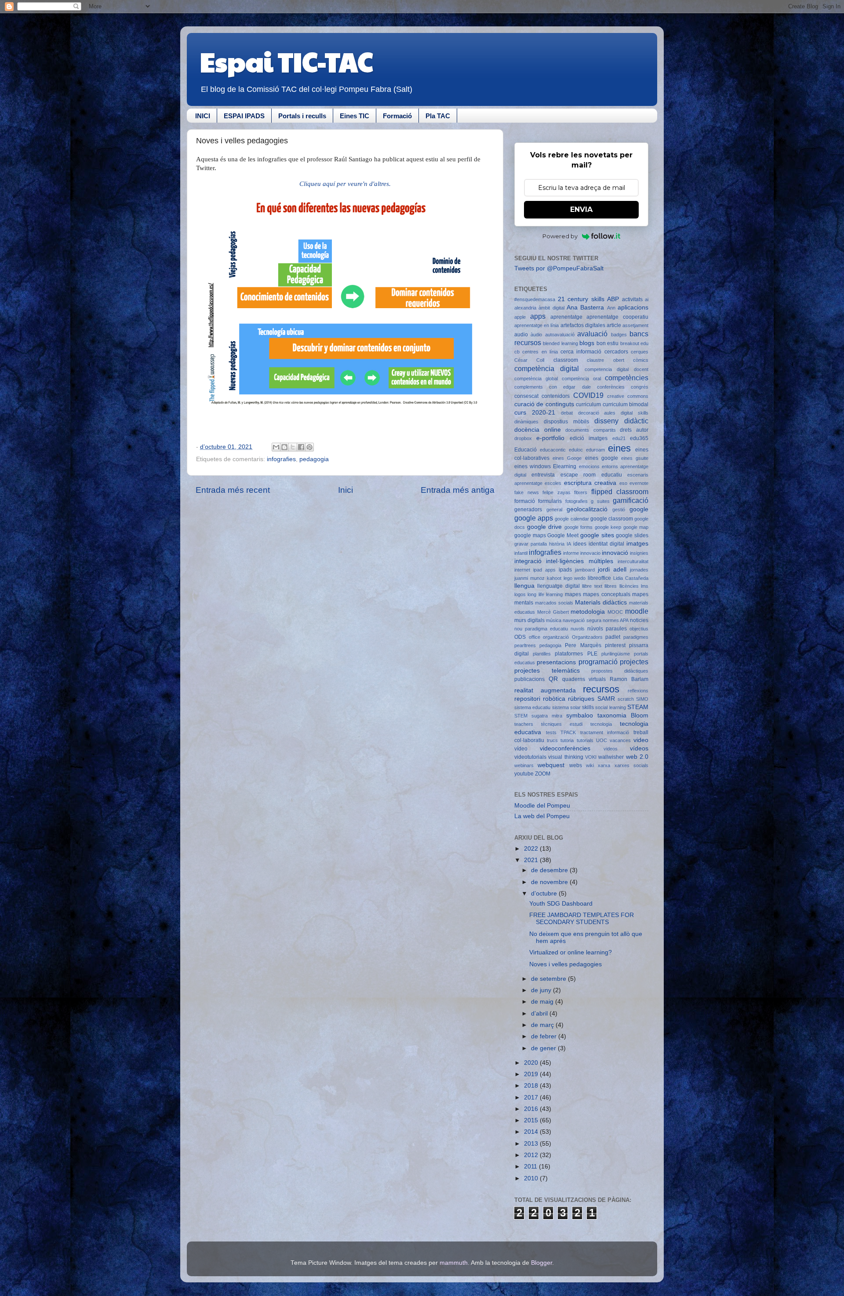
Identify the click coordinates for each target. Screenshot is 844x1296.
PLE (592, 654)
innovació (615, 553)
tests (551, 732)
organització (556, 637)
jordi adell (612, 569)
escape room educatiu (591, 475)
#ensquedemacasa (534, 299)
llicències (629, 586)
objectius (638, 628)
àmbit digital (551, 307)
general (554, 509)
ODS (520, 637)
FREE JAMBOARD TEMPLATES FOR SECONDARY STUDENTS (581, 918)
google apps (533, 518)
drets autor (634, 430)
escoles (553, 483)
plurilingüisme (615, 653)
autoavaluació (560, 334)
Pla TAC (438, 116)
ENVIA (581, 209)
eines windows (532, 466)
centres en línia (540, 351)
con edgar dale (569, 387)
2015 (532, 1120)
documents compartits (590, 430)
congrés (639, 387)
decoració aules (597, 412)
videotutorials (530, 757)
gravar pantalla (530, 543)
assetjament (635, 325)
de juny (542, 990)
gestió (618, 509)
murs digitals (529, 620)
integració (528, 561)
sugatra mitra (546, 715)
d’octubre (545, 893)
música (553, 620)
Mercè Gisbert (553, 612)
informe (571, 553)
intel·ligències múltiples (579, 561)
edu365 (639, 438)
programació (598, 662)
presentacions (556, 662)
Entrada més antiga (458, 490)
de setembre (549, 979)
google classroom (611, 519)
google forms (578, 527)
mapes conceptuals (606, 594)
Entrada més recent (233, 490)
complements (528, 387)
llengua (524, 585)
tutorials (585, 740)
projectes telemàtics (547, 670)
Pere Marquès (583, 645)
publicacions (529, 679)
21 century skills (581, 299)
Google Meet (562, 535)
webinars (524, 765)
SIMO (642, 699)
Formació (397, 116)
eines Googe (567, 458)
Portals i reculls (302, 116)
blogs (586, 343)
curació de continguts (544, 404)
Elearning (564, 466)
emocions (589, 466)
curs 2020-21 (534, 412)
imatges (637, 543)
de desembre (550, 870)
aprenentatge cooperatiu (617, 317)
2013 (532, 1143)
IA (569, 543)
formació (524, 501)
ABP (613, 299)
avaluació (592, 334)
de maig (543, 1001)
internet (522, 569)
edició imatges (589, 438)
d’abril (540, 1013)
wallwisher (611, 757)
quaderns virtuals (584, 679)
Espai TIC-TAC (286, 61)
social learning (610, 707)
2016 (532, 1109)
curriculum (588, 404)
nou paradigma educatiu (541, 628)
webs (575, 765)
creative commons (627, 396)
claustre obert (605, 360)
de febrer (544, 1036)
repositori (527, 698)
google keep (608, 527)
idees (579, 544)
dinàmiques (526, 421)
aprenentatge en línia (536, 325)
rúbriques (581, 698)
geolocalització (587, 509)
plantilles (542, 653)
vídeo (521, 749)
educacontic (553, 449)
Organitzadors (587, 637)
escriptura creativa (590, 483)
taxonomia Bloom (622, 715)
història (556, 543)
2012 (532, 1155)
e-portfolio (550, 438)
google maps (530, 535)
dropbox (523, 438)
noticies (639, 620)
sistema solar (566, 707)
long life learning (545, 594)
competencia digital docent (617, 369)
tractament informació (604, 732)
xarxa (604, 765)
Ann (611, 307)
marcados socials (554, 602)
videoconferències (565, 748)
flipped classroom (620, 491)
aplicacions (633, 307)
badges (619, 334)
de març (543, 1025)
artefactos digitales (582, 325)
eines (619, 448)
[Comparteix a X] (292, 447)
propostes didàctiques (619, 670)
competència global (536, 378)
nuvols (578, 628)
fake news (526, 492)
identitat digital (606, 544)
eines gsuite (634, 458)
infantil (521, 553)
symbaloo (579, 715)
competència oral (581, 378)
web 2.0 (637, 757)
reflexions (638, 690)
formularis (550, 501)
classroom (565, 360)
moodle (636, 611)
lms (644, 586)
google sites (597, 535)
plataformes (569, 654)
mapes (573, 594)
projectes (634, 662)
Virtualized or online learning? (570, 952)
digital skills (634, 412)
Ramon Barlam (629, 679)
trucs (552, 740)
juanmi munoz (529, 578)
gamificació (630, 500)
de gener (544, 1048)
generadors (528, 509)
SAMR (606, 698)
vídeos (639, 748)
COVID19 (588, 395)
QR (553, 679)
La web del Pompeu (542, 816)
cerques (639, 351)
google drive (544, 527)
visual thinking (565, 757)
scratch (626, 699)
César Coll (529, 360)
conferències (611, 387)
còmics (640, 360)
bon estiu (607, 343)
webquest (551, 765)
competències (626, 378)
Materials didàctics (601, 602)
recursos (601, 689)
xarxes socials (631, 765)
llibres (610, 586)
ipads (565, 570)
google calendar (572, 518)
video (640, 740)
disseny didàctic (621, 421)
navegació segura (582, 620)
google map (636, 527)
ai (646, 299)
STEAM (637, 707)
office (534, 637)
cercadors (616, 352)
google (638, 509)
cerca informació (580, 352)
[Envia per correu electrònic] (276, 447)
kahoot (554, 578)
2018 (532, 1085)
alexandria (525, 307)
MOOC (615, 612)
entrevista (543, 475)
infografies (281, 459)
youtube (524, 774)
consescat (526, 396)
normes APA (616, 620)
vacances (620, 740)
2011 (531, 1166)
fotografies (576, 501)
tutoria (567, 740)
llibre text (592, 586)
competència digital (546, 368)
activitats (632, 299)
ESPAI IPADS (244, 116)
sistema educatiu (532, 707)
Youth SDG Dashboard (561, 903)
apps (538, 316)
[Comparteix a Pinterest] (309, 447)
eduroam (595, 449)
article (614, 325)
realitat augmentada (545, 690)
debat (567, 412)
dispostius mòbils (566, 422)
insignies (639, 553)
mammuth (454, 1263)
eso (623, 483)
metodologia (588, 611)
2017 (532, 1097)
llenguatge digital (558, 586)
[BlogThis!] (284, 447)
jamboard (585, 569)
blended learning (560, 343)
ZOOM (542, 774)
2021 (532, 860)
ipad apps (544, 569)
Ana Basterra (585, 307)
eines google (601, 458)
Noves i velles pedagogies (565, 964)
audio (521, 334)
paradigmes (635, 637)
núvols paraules (607, 629)
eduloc (576, 449)
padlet (612, 637)
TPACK (568, 732)
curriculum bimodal (625, 404)
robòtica (554, 698)
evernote (638, 483)
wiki (590, 765)
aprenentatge (566, 317)
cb (517, 351)
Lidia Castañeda (630, 578)
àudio (536, 334)
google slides (632, 535)
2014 (532, 1132)
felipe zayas (556, 492)
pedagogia (314, 459)
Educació (525, 450)
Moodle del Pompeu (542, 805)
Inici (345, 490)
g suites (600, 501)
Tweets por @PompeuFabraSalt (559, 268)
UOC (601, 740)
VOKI (591, 757)
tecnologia (601, 724)
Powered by (560, 236)
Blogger (541, 1263)
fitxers (580, 492)
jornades (639, 569)
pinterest (615, 645)
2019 (532, 1074)
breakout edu (634, 343)
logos (520, 594)
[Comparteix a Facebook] (301, 447)
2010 (532, 1178)
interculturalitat (633, 561)
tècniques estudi (561, 724)
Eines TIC (354, 116)
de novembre (550, 882)
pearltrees (525, 645)
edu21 (619, 438)
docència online (537, 429)
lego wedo (575, 578)
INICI (202, 116)
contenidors (556, 396)
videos (611, 748)
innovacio (590, 553)
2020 (532, 1062)
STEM (521, 715)
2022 (532, 848)
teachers (523, 724)
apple (520, 317)
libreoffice (599, 578)
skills (588, 707)
